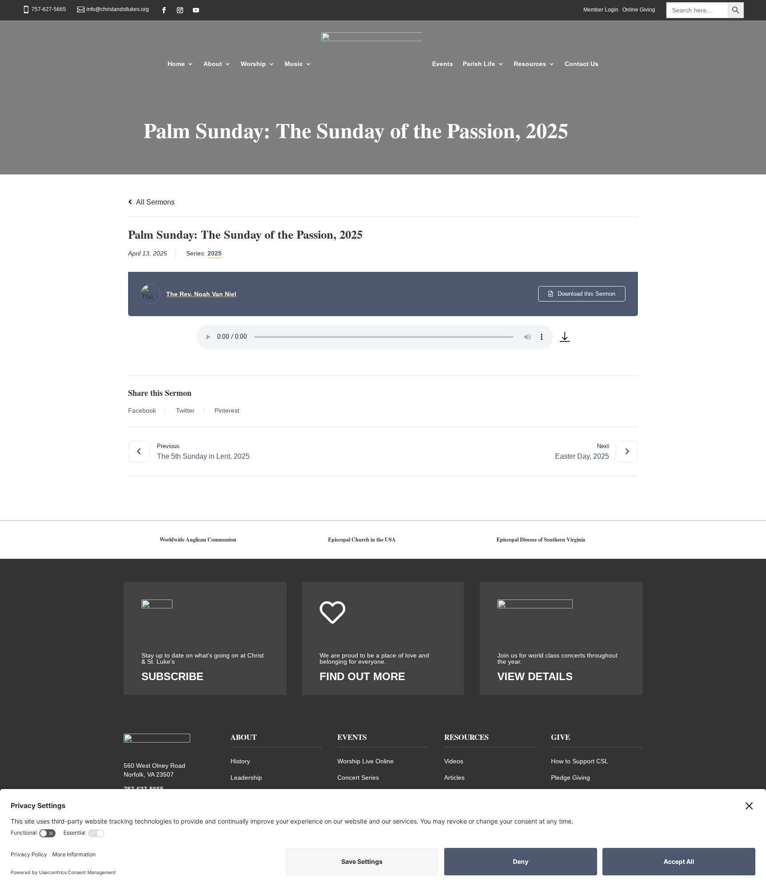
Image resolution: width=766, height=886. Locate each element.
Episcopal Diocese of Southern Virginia (540, 539)
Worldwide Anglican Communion (198, 539)
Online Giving (638, 10)
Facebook (142, 410)
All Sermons (155, 202)
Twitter (185, 410)
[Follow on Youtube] (196, 10)
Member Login (600, 10)
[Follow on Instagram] (180, 10)
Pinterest (227, 410)
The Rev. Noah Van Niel (201, 294)
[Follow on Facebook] (164, 10)
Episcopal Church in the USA (362, 539)
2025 (214, 253)
